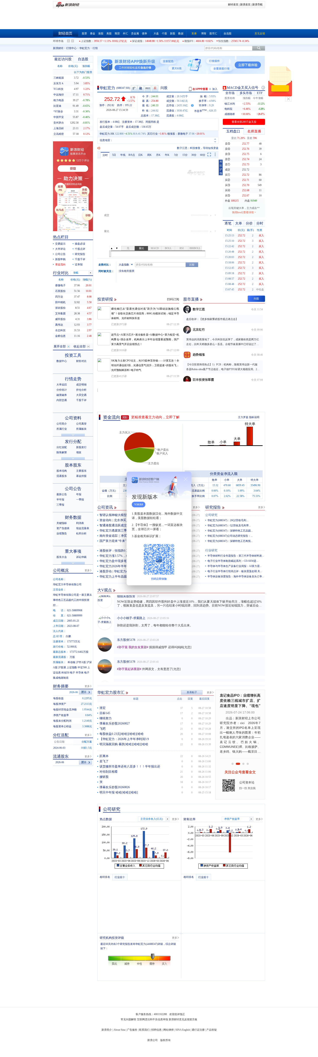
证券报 (79, 264)
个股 (164, 33)
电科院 (228, 108)
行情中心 (71, 48)
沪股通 (62, 667)
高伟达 (59, 324)
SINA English (182, 1029)
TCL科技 (58, 89)
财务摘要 (61, 686)
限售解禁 (61, 452)
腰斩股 (104, 776)
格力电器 (58, 100)
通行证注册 (198, 1029)
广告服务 (132, 1029)
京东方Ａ (58, 83)
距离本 (104, 756)
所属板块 (81, 428)
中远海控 (58, 94)
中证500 (82, 667)
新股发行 (81, 447)
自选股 (227, 33)
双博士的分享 (126, 674)
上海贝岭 (58, 128)
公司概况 (61, 570)
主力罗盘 (243, 417)
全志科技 (60, 330)
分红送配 (61, 447)
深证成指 (137, 41)
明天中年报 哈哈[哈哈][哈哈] (119, 792)
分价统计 (61, 389)
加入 (214, 89)
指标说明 (254, 417)
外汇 (125, 33)
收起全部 (80, 346)
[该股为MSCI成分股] (148, 88)
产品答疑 (211, 1029)
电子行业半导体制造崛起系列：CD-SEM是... (232, 560)
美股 (109, 33)
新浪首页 (245, 4)
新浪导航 (257, 4)
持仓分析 (81, 389)
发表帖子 (192, 692)
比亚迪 (57, 105)
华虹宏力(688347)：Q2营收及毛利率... (229, 525)
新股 (172, 33)
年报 (78, 494)
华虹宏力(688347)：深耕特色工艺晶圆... (230, 530)
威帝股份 (60, 319)
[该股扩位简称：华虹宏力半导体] (134, 88)
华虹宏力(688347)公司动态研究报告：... (230, 535)
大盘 (156, 33)
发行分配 (73, 441)
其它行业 (152, 133)
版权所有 (165, 1040)
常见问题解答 (128, 1019)
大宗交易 (81, 394)
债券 (144, 33)
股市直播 (191, 299)
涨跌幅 (86, 66)
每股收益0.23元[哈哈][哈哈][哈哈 (122, 733)
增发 (78, 452)
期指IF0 (188, 41)
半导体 (80, 672)
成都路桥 (230, 114)
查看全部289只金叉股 (244, 121)
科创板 (71, 662)
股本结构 (61, 470)
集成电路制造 (61, 677)
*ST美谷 (58, 111)
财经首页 (233, 4)
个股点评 (80, 248)
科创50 (65, 672)
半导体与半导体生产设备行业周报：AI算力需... (234, 566)
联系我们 (144, 1029)
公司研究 (211, 515)
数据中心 (61, 361)
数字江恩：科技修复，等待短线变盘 (197, 148)
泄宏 (103, 708)
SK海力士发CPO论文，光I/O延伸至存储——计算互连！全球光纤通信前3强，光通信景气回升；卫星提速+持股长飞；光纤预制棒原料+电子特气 (145, 365)
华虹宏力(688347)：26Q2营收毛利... (227, 520)
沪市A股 (81, 662)
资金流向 (111, 417)
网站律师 (168, 1029)
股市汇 (213, 33)
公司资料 (73, 418)
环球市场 (58, 41)
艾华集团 (60, 313)
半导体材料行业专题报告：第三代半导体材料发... (235, 555)
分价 (249, 223)
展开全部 (60, 346)
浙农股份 (60, 307)
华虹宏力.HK (107, 133)
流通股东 (61, 476)
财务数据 (73, 517)
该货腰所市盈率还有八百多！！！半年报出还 (130, 766)
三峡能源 (58, 77)
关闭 (288, 99)
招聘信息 (156, 1029)
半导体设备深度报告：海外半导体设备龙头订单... (235, 576)
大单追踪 (61, 384)
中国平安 (58, 117)
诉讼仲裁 (81, 557)
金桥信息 (60, 335)
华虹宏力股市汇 (111, 692)
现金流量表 (82, 528)
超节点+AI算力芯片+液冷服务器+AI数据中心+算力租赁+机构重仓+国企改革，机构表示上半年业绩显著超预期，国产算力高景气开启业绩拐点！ (145, 339)
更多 (195, 507)
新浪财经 (58, 48)
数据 (180, 33)
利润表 (80, 523)
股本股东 (73, 465)
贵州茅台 (58, 122)
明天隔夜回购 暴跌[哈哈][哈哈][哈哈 (124, 744)
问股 (164, 88)
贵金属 (135, 33)
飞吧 (103, 728)
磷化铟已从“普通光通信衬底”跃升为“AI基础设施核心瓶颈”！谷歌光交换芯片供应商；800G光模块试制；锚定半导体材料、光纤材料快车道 (145, 313)
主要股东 (81, 470)
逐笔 (228, 223)
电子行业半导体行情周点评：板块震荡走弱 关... (234, 571)
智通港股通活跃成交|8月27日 (119, 525)
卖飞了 (104, 761)
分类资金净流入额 (224, 474)
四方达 (59, 296)
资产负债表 (62, 528)
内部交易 (61, 400)
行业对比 (61, 273)
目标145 (105, 713)
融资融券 (61, 394)
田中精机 (60, 302)
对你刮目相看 (109, 771)
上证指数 (86, 41)
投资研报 (105, 299)
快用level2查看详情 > (244, 212)
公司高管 (81, 423)
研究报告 (213, 507)
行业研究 (211, 550)
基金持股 (81, 476)
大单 (238, 223)
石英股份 (60, 291)
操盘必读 (80, 243)
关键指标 (61, 523)
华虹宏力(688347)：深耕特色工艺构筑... (230, 541)
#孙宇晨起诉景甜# (129, 660)
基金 (92, 33)
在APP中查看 (200, 89)
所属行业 (61, 428)
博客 (203, 33)
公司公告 (60, 254)
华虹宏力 (84, 48)
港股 (100, 33)
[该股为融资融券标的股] (141, 88)
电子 (72, 672)
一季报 (80, 499)
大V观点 (104, 590)
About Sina (119, 1029)
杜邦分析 (81, 533)
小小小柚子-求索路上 (131, 609)
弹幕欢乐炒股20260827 (115, 723)
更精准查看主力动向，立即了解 (155, 417)
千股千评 (80, 259)
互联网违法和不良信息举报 (152, 1019)
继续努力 (106, 718)
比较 (191, 264)
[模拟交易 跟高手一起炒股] (155, 88)
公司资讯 (105, 507)
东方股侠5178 (126, 631)
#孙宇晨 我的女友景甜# (132, 638)
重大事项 (73, 551)
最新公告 (61, 494)
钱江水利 (230, 103)
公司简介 (61, 423)
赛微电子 (183, 133)
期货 (117, 33)
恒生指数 (223, 41)
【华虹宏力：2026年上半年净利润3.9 (124, 739)
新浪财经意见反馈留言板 (183, 1019)
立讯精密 (58, 133)
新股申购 (60, 259)
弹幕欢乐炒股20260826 (115, 787)
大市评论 (60, 248)
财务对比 (81, 361)
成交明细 (81, 384)
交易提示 (60, 243)
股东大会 (61, 557)
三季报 (60, 504)
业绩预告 (61, 533)
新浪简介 (106, 1029)
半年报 (60, 499)
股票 (84, 33)
